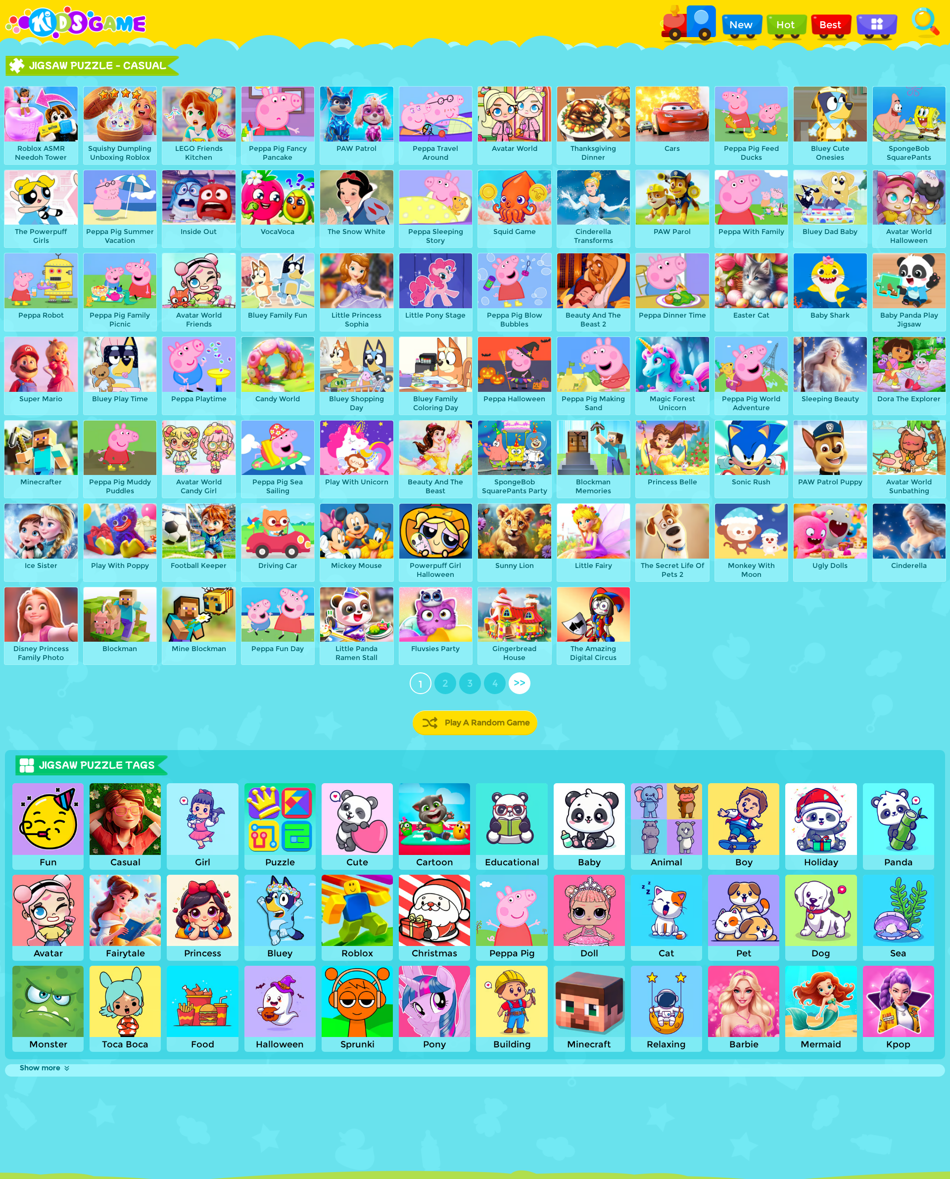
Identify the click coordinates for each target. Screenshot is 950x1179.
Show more (40, 1067)
